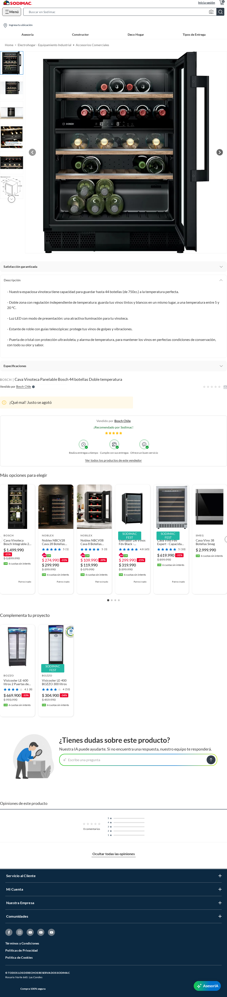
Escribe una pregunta (84, 760)
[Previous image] (32, 152)
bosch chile (122, 421)
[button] (125, 12)
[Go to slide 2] (112, 600)
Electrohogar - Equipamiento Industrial (44, 45)
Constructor (80, 34)
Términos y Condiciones (22, 943)
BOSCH (6, 379)
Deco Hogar (136, 34)
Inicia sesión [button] (206, 2)
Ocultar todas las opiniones (113, 854)
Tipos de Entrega (194, 34)
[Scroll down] (11, 199)
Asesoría (27, 34)
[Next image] (219, 152)
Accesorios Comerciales (92, 45)
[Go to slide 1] (108, 600)
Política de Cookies (19, 957)
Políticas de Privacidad (21, 950)
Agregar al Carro (17, 710)
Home (9, 45)
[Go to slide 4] (119, 600)
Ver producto (17, 587)
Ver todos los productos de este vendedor (113, 460)
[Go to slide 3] (115, 600)
